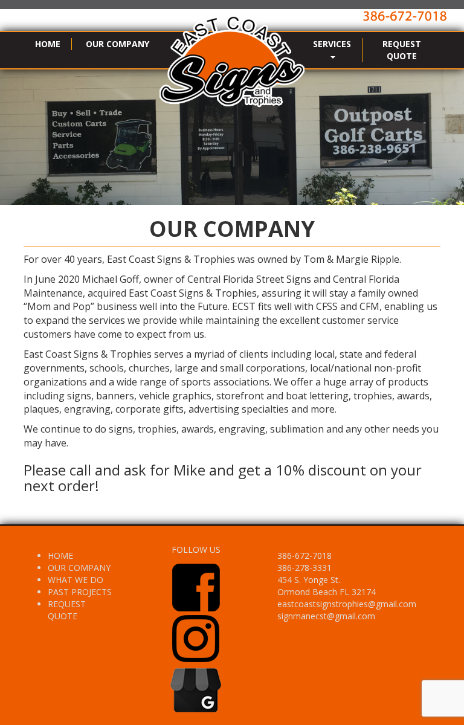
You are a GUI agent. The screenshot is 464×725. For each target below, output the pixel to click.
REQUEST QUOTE (401, 50)
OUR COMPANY (117, 44)
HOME (47, 44)
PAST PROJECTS (80, 592)
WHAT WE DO (75, 579)
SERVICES (332, 44)
